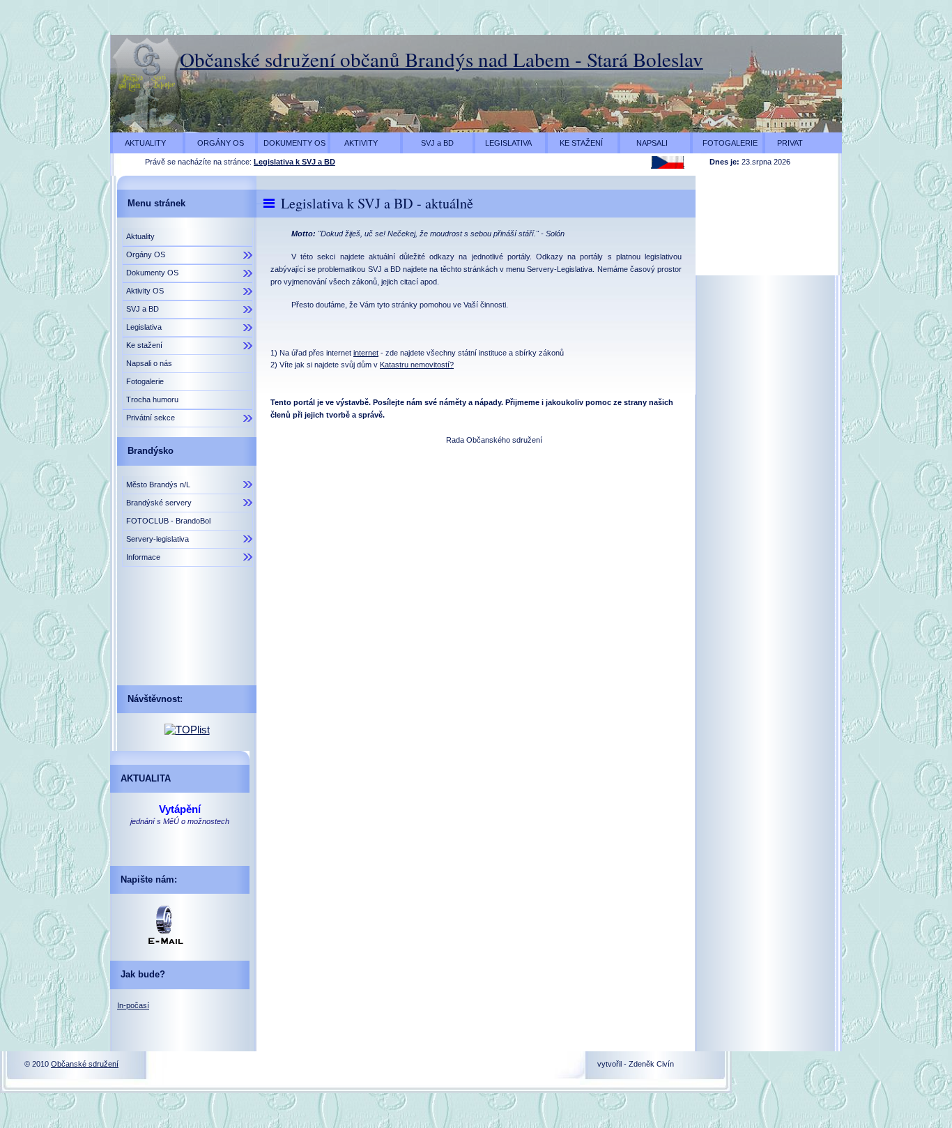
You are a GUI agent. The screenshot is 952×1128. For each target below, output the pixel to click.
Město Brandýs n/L (158, 484)
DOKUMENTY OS (293, 143)
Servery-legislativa (157, 539)
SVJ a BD (430, 143)
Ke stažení (144, 345)
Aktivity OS (145, 291)
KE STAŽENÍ (577, 143)
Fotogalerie (145, 381)
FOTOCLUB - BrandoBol (168, 521)
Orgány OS (145, 254)
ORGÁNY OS (216, 143)
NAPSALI (646, 143)
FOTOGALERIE (727, 143)
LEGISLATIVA (505, 143)
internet (365, 353)
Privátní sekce (150, 417)
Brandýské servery (159, 502)
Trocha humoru (152, 399)
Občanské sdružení (84, 1064)
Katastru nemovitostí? (417, 364)
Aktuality (140, 236)
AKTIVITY (356, 143)
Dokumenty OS (152, 272)
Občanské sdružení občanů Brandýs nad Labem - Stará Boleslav (441, 59)
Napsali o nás (149, 363)
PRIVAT (786, 143)
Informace (143, 557)
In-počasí (133, 1005)
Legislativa (144, 327)
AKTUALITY (141, 143)
